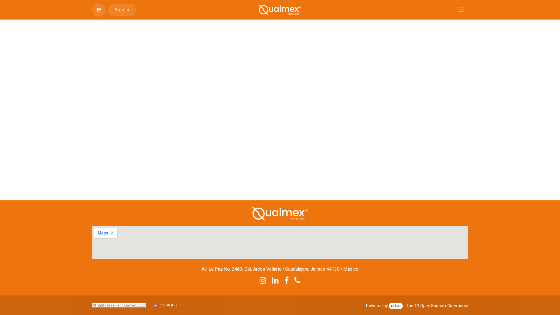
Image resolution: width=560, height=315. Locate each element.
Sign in (122, 10)
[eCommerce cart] (98, 10)
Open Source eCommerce (444, 305)
